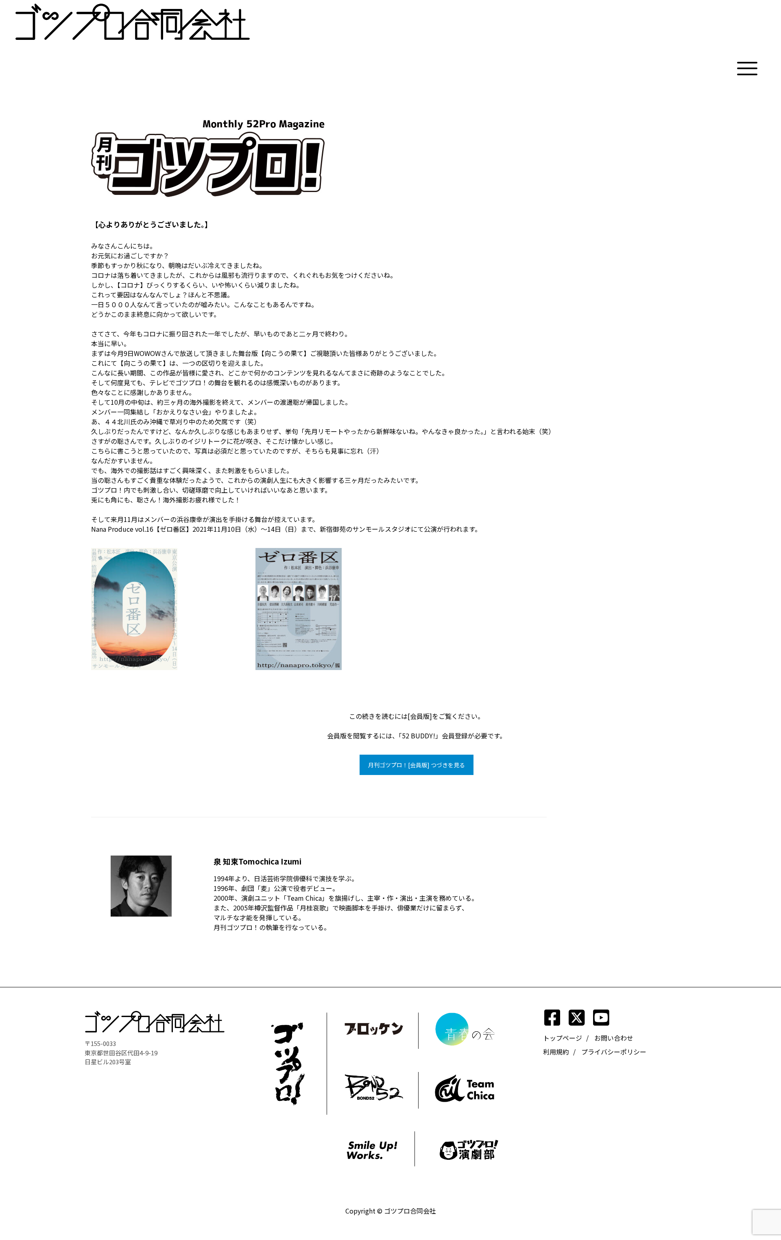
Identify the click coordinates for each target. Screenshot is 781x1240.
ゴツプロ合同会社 (410, 1211)
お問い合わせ (613, 1038)
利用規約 (556, 1052)
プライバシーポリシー (613, 1052)
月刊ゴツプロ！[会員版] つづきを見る (416, 765)
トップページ (562, 1038)
